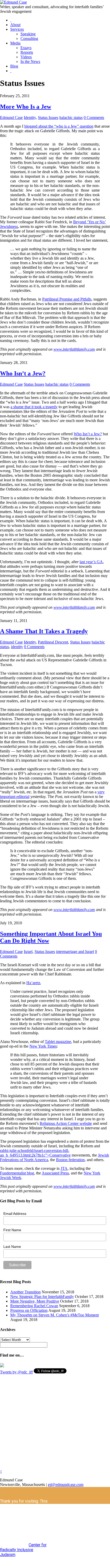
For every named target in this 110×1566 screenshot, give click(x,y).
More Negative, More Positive (34, 1301)
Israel (28, 951)
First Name (12, 1230)
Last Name (12, 1247)
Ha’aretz (33, 983)
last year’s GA (91, 562)
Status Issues (48, 117)
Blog (14, 66)
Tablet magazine (58, 1041)
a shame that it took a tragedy (34, 407)
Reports (26, 52)
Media (15, 43)
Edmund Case (11, 117)
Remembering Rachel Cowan (34, 1306)
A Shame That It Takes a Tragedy (44, 631)
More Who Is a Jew (25, 106)
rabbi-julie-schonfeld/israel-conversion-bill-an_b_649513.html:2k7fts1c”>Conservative (35, 1152)
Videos (26, 57)
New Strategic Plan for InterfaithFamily (42, 1296)
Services (17, 29)
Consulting (29, 38)
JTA (64, 1168)
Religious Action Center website (66, 1123)
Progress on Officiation (29, 1310)
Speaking (28, 34)
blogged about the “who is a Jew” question (58, 126)
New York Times (43, 1046)
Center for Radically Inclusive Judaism (23, 1549)
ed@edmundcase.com (65, 1484)
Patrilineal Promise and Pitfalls (66, 299)
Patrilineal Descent (53, 642)
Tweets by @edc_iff (16, 1372)
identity (17, 647)
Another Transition (25, 1292)
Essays (25, 48)
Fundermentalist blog (17, 1173)
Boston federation (70, 1160)
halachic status (71, 117)
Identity (30, 117)
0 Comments (94, 117)
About (15, 25)
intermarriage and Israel (75, 951)
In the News (30, 61)
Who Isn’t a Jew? (23, 373)
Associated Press (55, 1173)
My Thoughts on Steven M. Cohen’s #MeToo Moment (54, 1315)
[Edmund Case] (13, 2)
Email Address (14, 1214)
